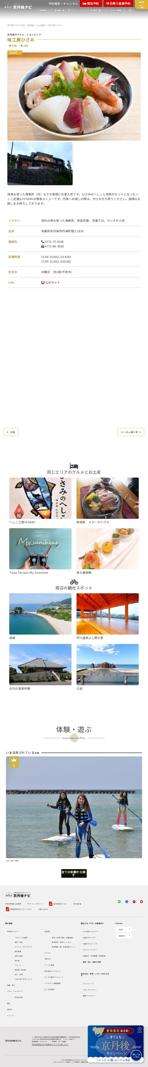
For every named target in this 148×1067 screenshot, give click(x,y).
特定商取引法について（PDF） (21, 909)
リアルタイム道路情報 (52, 983)
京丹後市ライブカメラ (52, 971)
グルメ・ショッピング (15, 991)
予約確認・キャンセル (63, 4)
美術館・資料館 (20, 970)
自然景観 (18, 951)
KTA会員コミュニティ (91, 931)
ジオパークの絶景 (21, 937)
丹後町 (13, 53)
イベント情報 (49, 965)
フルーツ (18, 965)
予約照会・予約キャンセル (61, 942)
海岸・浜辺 (19, 942)
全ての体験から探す (73, 873)
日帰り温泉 (19, 956)
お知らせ (47, 959)
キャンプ (10, 1015)
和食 (14, 45)
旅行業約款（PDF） (61, 904)
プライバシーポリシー (35, 904)
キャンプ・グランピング (23, 947)
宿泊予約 (92, 3)
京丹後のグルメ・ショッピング (24, 34)
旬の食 (17, 961)
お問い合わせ (43, 909)
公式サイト (52, 282)
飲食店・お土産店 (36, 25)
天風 (12, 432)
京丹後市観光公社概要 (13, 904)
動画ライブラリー (89, 996)
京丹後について (12, 931)
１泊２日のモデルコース (23, 979)
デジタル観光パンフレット (54, 977)
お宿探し (47, 931)
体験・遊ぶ (11, 985)
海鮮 (26, 45)
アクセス (47, 953)
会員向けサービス (89, 937)
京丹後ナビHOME (16, 25)
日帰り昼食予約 (119, 3)
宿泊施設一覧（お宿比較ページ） (64, 947)
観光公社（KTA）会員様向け (92, 923)
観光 (8, 1003)
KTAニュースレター (90, 950)
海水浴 (9, 1009)
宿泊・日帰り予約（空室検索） (63, 937)
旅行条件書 (77, 904)
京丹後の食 (19, 997)
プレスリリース (88, 984)
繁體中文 (122, 936)
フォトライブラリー (90, 990)
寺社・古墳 (19, 974)
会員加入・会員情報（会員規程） (95, 956)
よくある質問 (49, 989)
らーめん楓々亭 (129, 432)
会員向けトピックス (90, 944)
